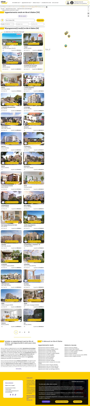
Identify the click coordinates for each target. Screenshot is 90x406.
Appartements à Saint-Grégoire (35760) (48, 364)
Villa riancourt (5, 284)
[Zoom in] (88, 7)
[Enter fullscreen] (88, 13)
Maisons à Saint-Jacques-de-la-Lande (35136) (76, 355)
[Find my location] (88, 16)
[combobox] (7, 24)
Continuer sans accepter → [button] (78, 381)
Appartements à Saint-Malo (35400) (47, 352)
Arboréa (3, 244)
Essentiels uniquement (62, 401)
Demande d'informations (12, 43)
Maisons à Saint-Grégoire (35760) (73, 356)
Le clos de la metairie (7, 186)
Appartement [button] (26, 2)
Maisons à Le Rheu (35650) (71, 352)
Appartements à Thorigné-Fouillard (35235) (48, 353)
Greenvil (26, 127)
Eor (25, 323)
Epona (3, 166)
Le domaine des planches (8, 107)
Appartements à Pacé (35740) (45, 359)
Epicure (3, 146)
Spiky (2, 303)
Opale (4, 66)
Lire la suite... (19, 368)
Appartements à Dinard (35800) (46, 357)
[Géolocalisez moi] (2, 20)
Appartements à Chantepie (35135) (46, 350)
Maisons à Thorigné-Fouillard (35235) (73, 350)
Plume (3, 87)
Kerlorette (27, 166)
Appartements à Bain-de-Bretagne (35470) (48, 369)
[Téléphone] (4, 44)
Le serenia (4, 264)
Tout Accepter (77, 401)
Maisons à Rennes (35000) (71, 347)
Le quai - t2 (6, 47)
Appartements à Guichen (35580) (46, 360)
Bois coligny (27, 205)
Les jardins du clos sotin (30, 66)
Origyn (26, 47)
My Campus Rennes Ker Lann (9, 225)
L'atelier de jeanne (29, 87)
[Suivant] (29, 332)
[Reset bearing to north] (88, 11)
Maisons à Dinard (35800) (71, 353)
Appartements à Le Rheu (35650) (46, 355)
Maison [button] (36, 2)
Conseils (46, 2)
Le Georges (27, 107)
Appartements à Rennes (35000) (46, 347)
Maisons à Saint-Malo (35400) (72, 349)
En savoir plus (46, 401)
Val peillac (27, 264)
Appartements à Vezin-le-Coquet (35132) (48, 367)
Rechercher (40, 20)
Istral (25, 186)
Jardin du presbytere (29, 225)
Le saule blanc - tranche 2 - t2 (32, 244)
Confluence (27, 146)
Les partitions (5, 205)
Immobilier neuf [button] (16, 2)
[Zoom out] (88, 9)
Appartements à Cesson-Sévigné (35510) (48, 349)
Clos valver (4, 127)
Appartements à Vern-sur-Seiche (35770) (48, 366)
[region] (67, 28)
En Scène (26, 284)
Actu (55, 2)
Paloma (3, 323)
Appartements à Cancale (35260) (46, 356)
